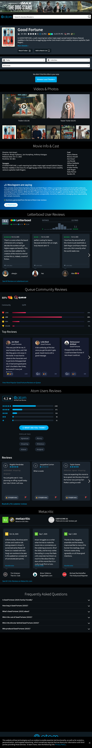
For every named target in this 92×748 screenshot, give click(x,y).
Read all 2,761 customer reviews (14, 504)
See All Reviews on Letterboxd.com (15, 281)
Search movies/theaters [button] (24, 17)
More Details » (23, 46)
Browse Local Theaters (46, 79)
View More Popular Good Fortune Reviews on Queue (21, 382)
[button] (24, 60)
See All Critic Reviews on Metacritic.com (17, 581)
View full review (9, 565)
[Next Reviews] (89, 255)
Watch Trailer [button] (23, 51)
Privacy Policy (60, 744)
